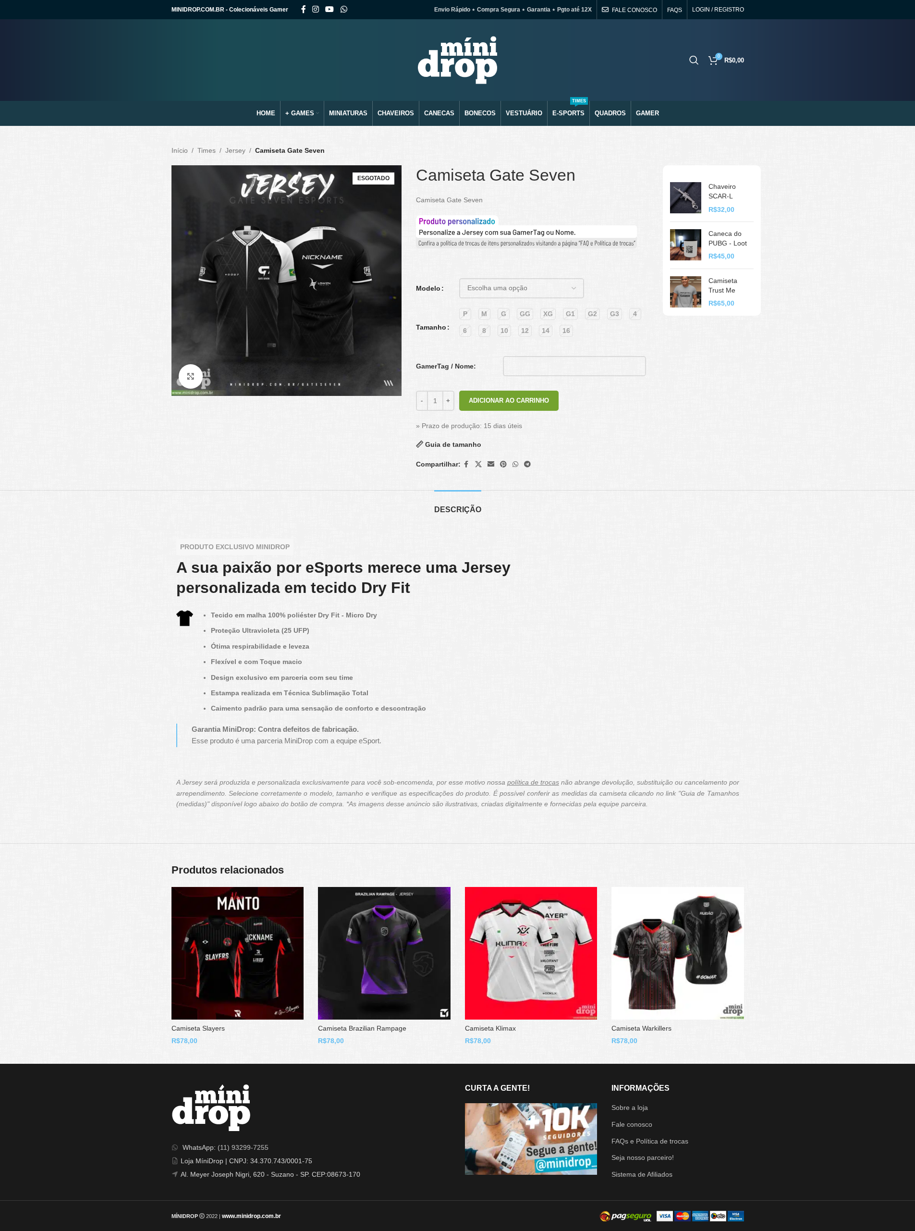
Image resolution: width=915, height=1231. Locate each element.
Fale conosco (631, 1124)
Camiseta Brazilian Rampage (362, 1028)
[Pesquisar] (694, 60)
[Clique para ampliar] (191, 376)
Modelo (428, 288)
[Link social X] (478, 464)
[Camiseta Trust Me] (685, 292)
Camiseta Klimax (490, 1028)
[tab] (457, 504)
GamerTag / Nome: (446, 366)
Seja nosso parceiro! (642, 1157)
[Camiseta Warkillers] (677, 953)
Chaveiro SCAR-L (722, 191)
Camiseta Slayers (198, 1028)
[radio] (465, 314)
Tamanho (431, 327)
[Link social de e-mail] (491, 464)
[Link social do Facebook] (303, 9)
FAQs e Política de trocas (649, 1141)
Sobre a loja (629, 1107)
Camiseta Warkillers (641, 1028)
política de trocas (533, 782)
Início (179, 150)
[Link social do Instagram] (315, 9)
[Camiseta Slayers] (237, 953)
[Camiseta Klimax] (531, 953)
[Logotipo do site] (457, 59)
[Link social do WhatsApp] (343, 9)
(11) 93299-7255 (243, 1147)
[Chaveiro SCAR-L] (685, 198)
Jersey (235, 150)
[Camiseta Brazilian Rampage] (384, 953)
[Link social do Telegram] (527, 464)
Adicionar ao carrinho (509, 400)
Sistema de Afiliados (641, 1174)
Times (206, 150)
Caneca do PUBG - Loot (727, 238)
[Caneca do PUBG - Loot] (685, 245)
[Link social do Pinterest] (503, 464)
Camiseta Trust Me (722, 285)
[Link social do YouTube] (329, 9)
